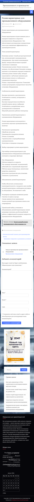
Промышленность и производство (16, 6)
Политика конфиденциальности (12, 1)
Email (4, 300)
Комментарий (7, 269)
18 (6, 485)
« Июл (4, 493)
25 (6, 488)
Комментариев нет (9, 26)
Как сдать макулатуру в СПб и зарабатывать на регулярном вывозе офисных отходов (16, 384)
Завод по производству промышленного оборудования (16, 250)
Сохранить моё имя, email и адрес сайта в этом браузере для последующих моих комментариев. (16, 316)
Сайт (3, 307)
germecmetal (17, 24)
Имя (4, 292)
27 (11, 488)
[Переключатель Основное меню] (31, 12)
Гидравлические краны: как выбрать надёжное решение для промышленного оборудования (16, 407)
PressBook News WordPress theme (20, 500)
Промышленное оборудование (12, 230)
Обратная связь (26, 1)
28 (13, 488)
